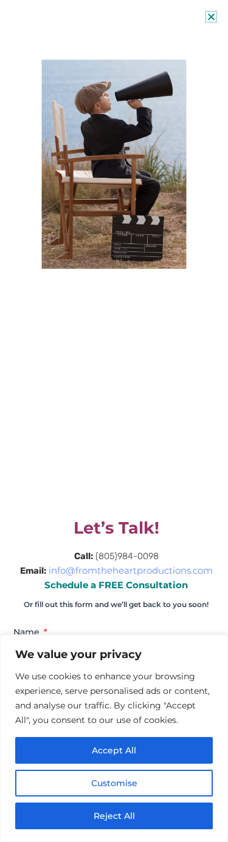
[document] (114, 421)
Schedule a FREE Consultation (116, 585)
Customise (114, 783)
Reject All (114, 815)
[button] (211, 16)
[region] (114, 738)
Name (27, 631)
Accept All (114, 750)
